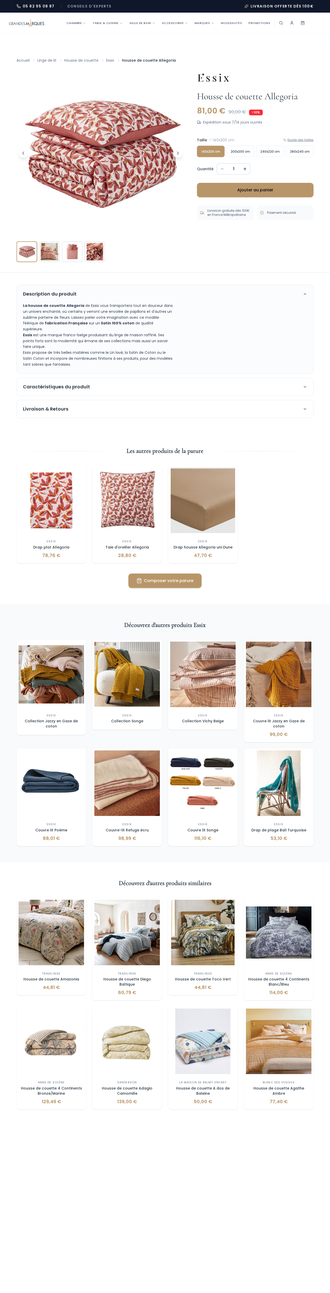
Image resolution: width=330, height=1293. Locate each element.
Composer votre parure (168, 581)
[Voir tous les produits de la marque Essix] (213, 77)
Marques (202, 23)
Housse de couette (81, 60)
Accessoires (173, 23)
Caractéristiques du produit (56, 386)
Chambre (74, 23)
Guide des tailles (300, 140)
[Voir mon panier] (302, 23)
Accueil (23, 60)
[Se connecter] (291, 23)
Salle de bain (140, 23)
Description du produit (50, 294)
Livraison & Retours (45, 409)
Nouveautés (231, 23)
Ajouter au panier (255, 190)
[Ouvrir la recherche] (281, 23)
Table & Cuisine (105, 23)
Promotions (259, 23)
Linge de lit (46, 60)
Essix (110, 60)
